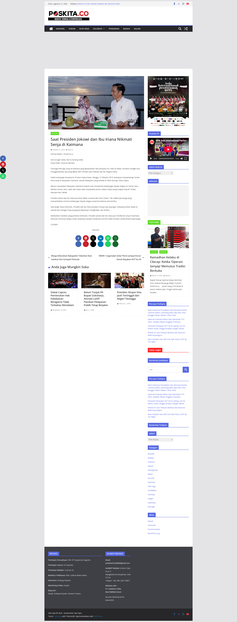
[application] (168, 149)
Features (154, 252)
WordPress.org (154, 533)
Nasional (60, 29)
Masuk (150, 521)
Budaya (126, 29)
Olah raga (84, 29)
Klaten (150, 474)
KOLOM (137, 29)
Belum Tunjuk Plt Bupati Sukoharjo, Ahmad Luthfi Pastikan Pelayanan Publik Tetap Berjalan (96, 299)
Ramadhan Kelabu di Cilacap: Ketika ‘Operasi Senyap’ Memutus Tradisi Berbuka (167, 264)
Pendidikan (114, 29)
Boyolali (151, 454)
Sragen (150, 498)
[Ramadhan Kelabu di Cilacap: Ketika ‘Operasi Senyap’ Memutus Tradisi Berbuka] (168, 237)
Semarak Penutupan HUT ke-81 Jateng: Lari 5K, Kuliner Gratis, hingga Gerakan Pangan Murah (102, 5)
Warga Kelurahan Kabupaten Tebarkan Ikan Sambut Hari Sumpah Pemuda (71, 257)
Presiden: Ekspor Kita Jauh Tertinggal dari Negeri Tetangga (129, 295)
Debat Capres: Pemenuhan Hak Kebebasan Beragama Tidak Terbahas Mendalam (62, 299)
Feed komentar (154, 529)
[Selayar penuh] (185, 158)
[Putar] (151, 158)
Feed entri (152, 525)
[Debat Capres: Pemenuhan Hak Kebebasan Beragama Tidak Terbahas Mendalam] (63, 274)
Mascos (70, 150)
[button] (103, 28)
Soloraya (97, 29)
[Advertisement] (118, 50)
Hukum (72, 29)
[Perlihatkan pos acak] (186, 29)
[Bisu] (181, 158)
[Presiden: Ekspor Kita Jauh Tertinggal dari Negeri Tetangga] (129, 274)
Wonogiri (151, 507)
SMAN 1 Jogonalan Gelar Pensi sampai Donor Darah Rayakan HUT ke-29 (120, 257)
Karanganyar (153, 470)
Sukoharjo (152, 502)
